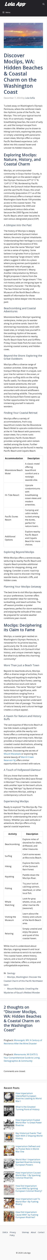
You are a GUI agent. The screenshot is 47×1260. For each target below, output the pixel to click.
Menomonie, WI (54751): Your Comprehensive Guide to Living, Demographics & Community (22, 1057)
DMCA (5, 1232)
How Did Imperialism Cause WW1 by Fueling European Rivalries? (27, 1215)
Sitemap (25, 1232)
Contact (41, 1232)
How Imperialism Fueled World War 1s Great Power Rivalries (29, 1123)
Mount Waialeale (12, 753)
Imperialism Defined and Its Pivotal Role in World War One (28, 1149)
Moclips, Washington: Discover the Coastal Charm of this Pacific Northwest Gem (23, 980)
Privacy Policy (13, 1233)
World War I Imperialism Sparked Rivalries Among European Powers (28, 1162)
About (33, 1232)
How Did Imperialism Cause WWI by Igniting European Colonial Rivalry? (29, 1188)
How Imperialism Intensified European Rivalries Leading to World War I (29, 1097)
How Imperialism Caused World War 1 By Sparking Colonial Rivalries (28, 1175)
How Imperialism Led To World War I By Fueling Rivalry (28, 1201)
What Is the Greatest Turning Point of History (27, 1108)
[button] (43, 4)
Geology (11, 973)
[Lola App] (15, 4)
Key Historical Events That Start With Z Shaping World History (29, 1136)
